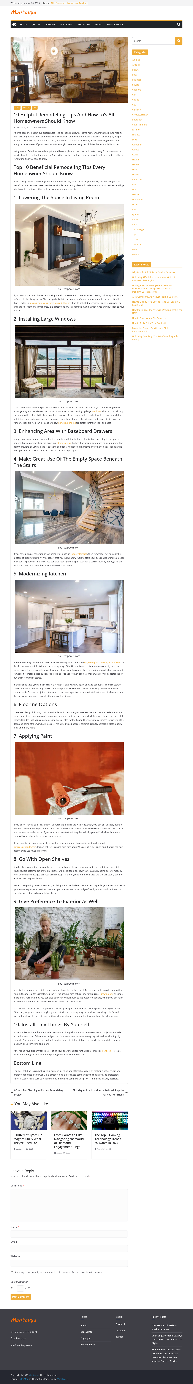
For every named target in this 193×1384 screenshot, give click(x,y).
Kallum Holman (40, 127)
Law (134, 184)
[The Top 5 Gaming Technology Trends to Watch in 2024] (110, 1113)
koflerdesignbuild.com (25, 846)
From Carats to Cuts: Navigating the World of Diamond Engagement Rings (69, 1141)
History (135, 164)
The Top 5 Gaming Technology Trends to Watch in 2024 (108, 1139)
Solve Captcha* (19, 1281)
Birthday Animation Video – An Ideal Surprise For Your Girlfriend (98, 1092)
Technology (138, 229)
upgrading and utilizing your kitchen (102, 662)
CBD (134, 104)
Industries (137, 179)
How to (26, 108)
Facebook (120, 1324)
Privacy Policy (115, 24)
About (98, 24)
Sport (135, 224)
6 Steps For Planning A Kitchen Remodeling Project (38, 1092)
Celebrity (136, 109)
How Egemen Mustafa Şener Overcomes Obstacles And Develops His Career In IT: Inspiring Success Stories (152, 288)
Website (15, 1256)
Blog (134, 74)
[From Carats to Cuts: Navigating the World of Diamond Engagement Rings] (69, 1113)
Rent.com (107, 1050)
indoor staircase (79, 553)
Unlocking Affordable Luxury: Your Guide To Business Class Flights (167, 1339)
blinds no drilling (67, 422)
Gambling (137, 144)
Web (134, 249)
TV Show (136, 244)
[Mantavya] (14, 24)
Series (135, 219)
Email (15, 1241)
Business (136, 79)
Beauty (135, 69)
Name (15, 1227)
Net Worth (137, 199)
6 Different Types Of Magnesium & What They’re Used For (28, 1139)
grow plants (107, 993)
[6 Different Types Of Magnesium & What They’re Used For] (29, 1113)
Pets (134, 209)
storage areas (64, 443)
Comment (17, 1185)
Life (134, 189)
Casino (135, 99)
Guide (135, 154)
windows (96, 411)
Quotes (36, 24)
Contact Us (83, 24)
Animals (136, 59)
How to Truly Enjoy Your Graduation (150, 323)
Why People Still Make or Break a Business (153, 272)
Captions (50, 24)
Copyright (66, 24)
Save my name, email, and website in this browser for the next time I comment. (59, 1272)
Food (134, 139)
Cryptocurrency (140, 114)
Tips (34, 108)
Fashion (136, 129)
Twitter (119, 1336)
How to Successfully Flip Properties (149, 318)
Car (134, 94)
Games (135, 149)
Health (135, 159)
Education (137, 119)
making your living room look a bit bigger (50, 303)
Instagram (121, 1330)
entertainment (139, 124)
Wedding (136, 254)
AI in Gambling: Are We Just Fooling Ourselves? (155, 296)
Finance (136, 134)
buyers (135, 84)
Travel (135, 239)
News (135, 204)
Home (23, 24)
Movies (135, 194)
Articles (136, 64)
